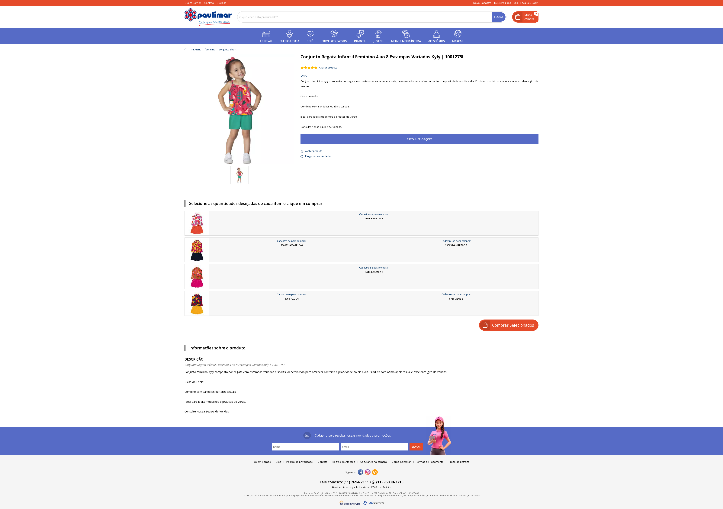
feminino (210, 49)
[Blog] (375, 472)
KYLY (303, 76)
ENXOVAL (266, 41)
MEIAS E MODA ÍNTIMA (406, 41)
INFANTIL (360, 41)
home (186, 49)
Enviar (416, 446)
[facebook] (360, 472)
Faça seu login (529, 3)
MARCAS (457, 41)
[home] (208, 17)
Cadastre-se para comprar (374, 214)
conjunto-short (227, 49)
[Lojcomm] (373, 503)
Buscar (498, 17)
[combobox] (371, 17)
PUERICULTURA (289, 41)
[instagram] (368, 472)
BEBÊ (310, 41)
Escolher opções (419, 139)
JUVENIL (379, 41)
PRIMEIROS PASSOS (334, 41)
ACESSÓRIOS (436, 41)
